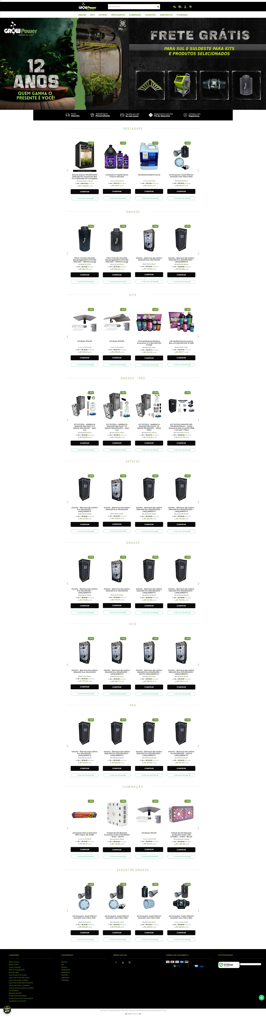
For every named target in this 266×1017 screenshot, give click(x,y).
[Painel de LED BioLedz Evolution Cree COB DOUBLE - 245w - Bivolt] (181, 826)
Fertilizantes (65, 970)
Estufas (64, 967)
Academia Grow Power (17, 1001)
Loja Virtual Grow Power (18, 975)
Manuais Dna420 (15, 993)
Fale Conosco (14, 962)
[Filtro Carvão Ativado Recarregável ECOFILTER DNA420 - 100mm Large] (117, 251)
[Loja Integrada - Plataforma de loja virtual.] (133, 1014)
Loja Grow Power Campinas (19, 985)
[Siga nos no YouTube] (123, 962)
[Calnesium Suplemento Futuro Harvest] (117, 168)
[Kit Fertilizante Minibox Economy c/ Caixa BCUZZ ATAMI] (149, 334)
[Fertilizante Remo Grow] (149, 168)
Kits (62, 965)
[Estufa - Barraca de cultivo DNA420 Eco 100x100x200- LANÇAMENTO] (181, 663)
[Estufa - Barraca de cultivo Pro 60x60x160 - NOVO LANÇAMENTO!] (181, 744)
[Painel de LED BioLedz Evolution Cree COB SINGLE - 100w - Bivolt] (117, 826)
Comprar (84, 191)
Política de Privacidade (17, 996)
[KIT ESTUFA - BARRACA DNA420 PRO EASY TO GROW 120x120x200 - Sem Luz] (117, 418)
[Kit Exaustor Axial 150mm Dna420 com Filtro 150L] (117, 909)
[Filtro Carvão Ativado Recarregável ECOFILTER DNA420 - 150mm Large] (85, 251)
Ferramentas (14, 991)
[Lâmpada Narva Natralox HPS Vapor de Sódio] (85, 826)
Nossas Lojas (14, 972)
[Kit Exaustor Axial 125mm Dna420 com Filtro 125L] (85, 909)
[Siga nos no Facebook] (116, 962)
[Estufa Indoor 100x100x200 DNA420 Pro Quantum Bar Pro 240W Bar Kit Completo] (85, 168)
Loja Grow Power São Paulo (19, 978)
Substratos (65, 978)
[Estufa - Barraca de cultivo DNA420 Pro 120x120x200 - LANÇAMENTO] (181, 251)
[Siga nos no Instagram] (129, 962)
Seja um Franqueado (17, 970)
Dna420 (64, 962)
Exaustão (64, 975)
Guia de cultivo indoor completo (21, 988)
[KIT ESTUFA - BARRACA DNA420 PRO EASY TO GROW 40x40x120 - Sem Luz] (85, 418)
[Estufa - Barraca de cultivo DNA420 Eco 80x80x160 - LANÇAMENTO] (117, 663)
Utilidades (65, 980)
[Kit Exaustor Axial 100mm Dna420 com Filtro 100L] (149, 909)
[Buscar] (158, 6)
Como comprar (15, 967)
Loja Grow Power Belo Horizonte (21, 983)
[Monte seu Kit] (7, 1010)
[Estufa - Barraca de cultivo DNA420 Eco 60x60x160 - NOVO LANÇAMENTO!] (149, 663)
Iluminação (65, 972)
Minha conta (13, 965)
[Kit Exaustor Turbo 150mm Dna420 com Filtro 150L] (181, 909)
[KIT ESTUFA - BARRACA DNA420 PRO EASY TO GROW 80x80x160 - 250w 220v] (149, 418)
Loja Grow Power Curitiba (18, 980)
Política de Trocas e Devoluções (21, 998)
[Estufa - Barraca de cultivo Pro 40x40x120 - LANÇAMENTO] (85, 500)
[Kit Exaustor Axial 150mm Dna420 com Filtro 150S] (181, 168)
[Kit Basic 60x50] (117, 334)
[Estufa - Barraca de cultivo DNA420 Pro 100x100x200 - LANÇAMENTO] (181, 500)
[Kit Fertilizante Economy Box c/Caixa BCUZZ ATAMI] (181, 334)
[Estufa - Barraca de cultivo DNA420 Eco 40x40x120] (149, 251)
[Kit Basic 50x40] (85, 334)
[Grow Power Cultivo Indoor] (87, 6)
